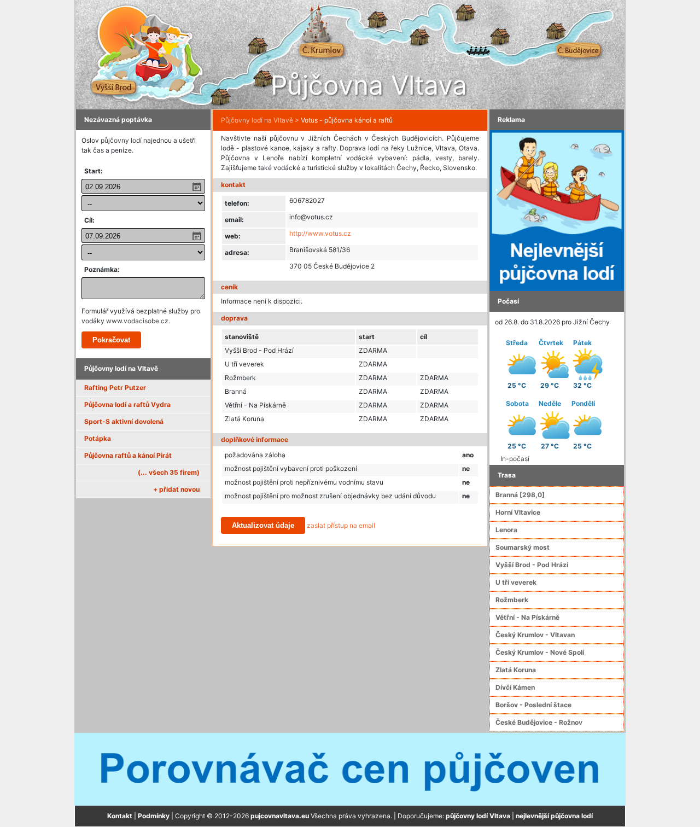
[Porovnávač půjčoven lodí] (350, 769)
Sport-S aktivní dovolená (124, 421)
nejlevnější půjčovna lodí (554, 816)
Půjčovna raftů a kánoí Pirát (128, 455)
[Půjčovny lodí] (556, 210)
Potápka (97, 438)
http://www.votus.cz (320, 233)
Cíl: (89, 220)
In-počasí (514, 459)
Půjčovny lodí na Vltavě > (260, 120)
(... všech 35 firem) (169, 472)
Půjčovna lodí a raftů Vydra (127, 404)
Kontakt (119, 816)
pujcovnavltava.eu (279, 816)
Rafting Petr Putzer (115, 387)
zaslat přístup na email (341, 525)
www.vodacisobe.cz (137, 321)
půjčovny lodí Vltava (478, 816)
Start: (93, 171)
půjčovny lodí (121, 140)
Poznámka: (102, 269)
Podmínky (154, 816)
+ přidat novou (176, 489)
